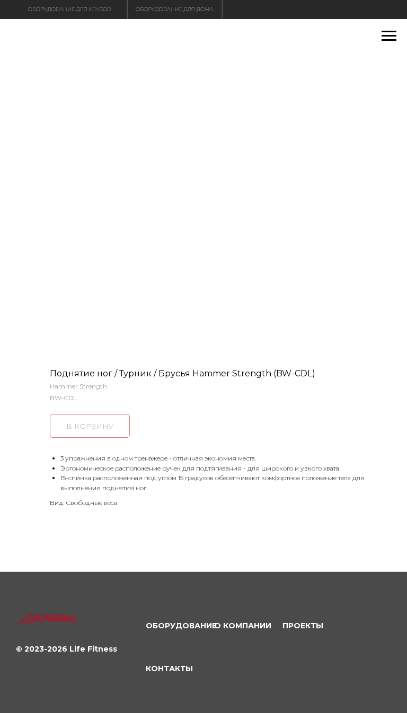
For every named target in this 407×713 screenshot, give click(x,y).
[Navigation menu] (389, 36)
